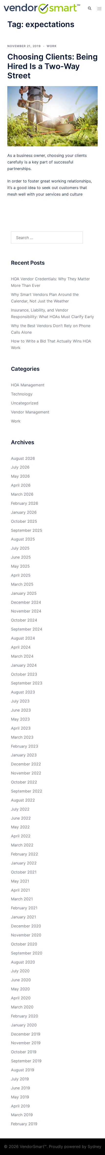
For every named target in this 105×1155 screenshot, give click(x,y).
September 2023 (26, 683)
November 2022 (26, 773)
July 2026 (20, 467)
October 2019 (23, 1051)
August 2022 (23, 800)
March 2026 (22, 494)
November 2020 (26, 935)
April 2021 (20, 890)
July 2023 (20, 701)
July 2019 (20, 1078)
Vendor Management (30, 412)
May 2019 (20, 1097)
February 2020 (24, 1016)
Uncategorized (24, 403)
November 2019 (26, 1042)
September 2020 (26, 953)
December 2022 (26, 764)
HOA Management (27, 384)
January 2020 (24, 1025)
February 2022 (24, 854)
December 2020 (26, 926)
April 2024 (21, 647)
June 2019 (20, 1087)
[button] (89, 8)
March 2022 (22, 845)
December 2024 (26, 602)
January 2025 (24, 593)
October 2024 (24, 620)
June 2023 (21, 710)
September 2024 (26, 629)
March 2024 (22, 656)
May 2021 (20, 881)
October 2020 (24, 944)
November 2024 (26, 611)
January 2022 (24, 863)
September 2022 (26, 791)
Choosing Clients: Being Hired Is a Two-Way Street (52, 66)
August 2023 (23, 692)
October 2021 (23, 872)
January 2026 (24, 512)
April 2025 (21, 575)
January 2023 (24, 755)
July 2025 (20, 548)
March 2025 (22, 584)
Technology (21, 394)
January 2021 (23, 916)
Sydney (94, 1146)
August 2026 (23, 458)
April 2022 (21, 836)
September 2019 (26, 1060)
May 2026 (20, 476)
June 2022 (21, 818)
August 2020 (23, 962)
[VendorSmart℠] (42, 8)
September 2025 (26, 530)
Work (52, 46)
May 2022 (20, 826)
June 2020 (21, 979)
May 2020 (20, 988)
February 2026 (24, 503)
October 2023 (24, 674)
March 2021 (22, 898)
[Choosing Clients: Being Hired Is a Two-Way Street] (52, 115)
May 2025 (20, 566)
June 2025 (21, 557)
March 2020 (22, 1006)
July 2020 (20, 970)
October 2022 (24, 782)
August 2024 (23, 638)
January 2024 (24, 665)
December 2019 (25, 1034)
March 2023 (22, 737)
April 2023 (21, 728)
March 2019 (22, 1114)
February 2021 (24, 907)
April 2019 (20, 1106)
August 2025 (23, 539)
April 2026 (21, 485)
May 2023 (20, 719)
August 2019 (22, 1069)
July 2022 (20, 809)
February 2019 (24, 1123)
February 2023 (24, 746)
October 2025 (24, 521)
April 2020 (21, 997)
